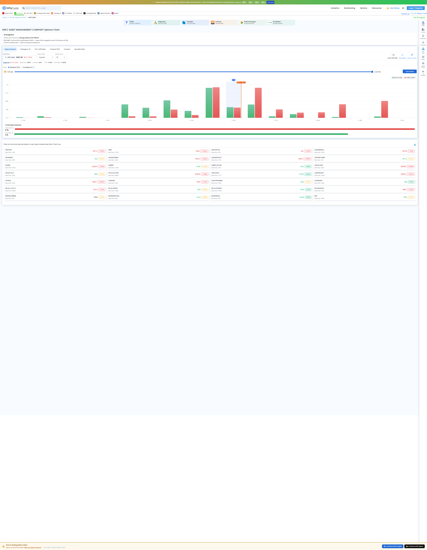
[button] (5, 17)
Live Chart (410, 71)
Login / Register (416, 8)
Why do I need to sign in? (32, 547)
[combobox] (41, 8)
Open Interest (10, 49)
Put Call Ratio (40, 49)
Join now (270, 2)
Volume (67, 49)
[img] (210, 98)
